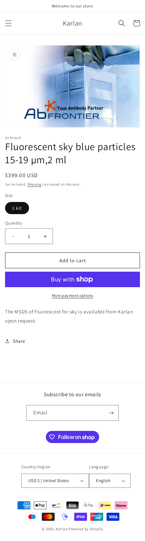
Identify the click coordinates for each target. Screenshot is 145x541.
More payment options (72, 295)
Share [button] (19, 341)
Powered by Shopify (85, 529)
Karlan (61, 529)
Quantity (13, 223)
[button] (8, 23)
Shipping (34, 184)
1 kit (17, 208)
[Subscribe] (111, 413)
